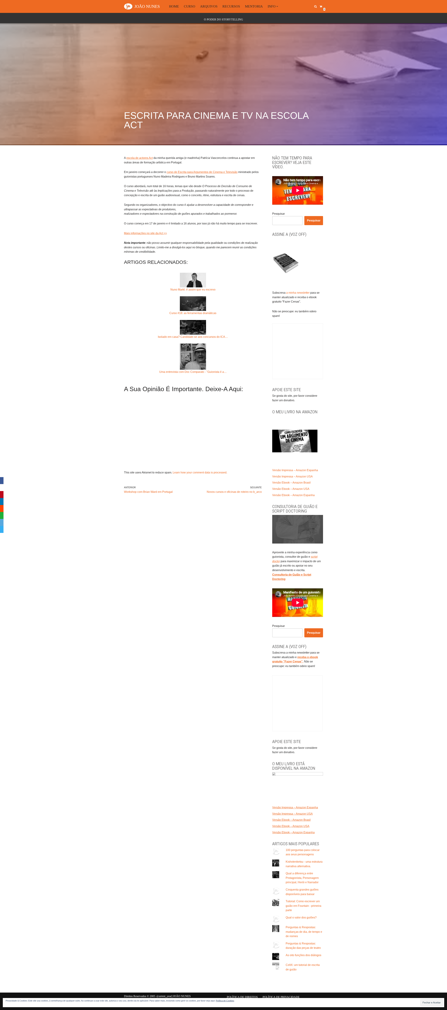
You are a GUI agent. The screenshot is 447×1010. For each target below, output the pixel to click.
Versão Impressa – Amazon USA (292, 476)
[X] (1, 487)
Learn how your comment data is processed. (200, 472)
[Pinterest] (1, 494)
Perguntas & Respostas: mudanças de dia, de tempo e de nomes (304, 932)
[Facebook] (1, 480)
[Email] (1, 522)
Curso (189, 6)
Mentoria (254, 6)
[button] (277, 6)
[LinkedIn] (1, 501)
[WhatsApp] (1, 515)
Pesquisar (278, 213)
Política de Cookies (225, 1001)
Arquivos (209, 6)
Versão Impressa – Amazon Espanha (295, 470)
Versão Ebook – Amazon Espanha (293, 495)
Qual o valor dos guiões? (301, 917)
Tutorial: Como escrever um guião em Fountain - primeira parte (303, 906)
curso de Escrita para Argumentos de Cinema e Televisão (202, 172)
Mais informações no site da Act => (145, 233)
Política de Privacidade (281, 997)
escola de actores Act (139, 157)
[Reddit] (1, 508)
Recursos (231, 6)
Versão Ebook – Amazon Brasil (291, 482)
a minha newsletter (297, 292)
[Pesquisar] (315, 6)
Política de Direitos (242, 997)
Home (174, 6)
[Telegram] (1, 529)
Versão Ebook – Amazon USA (290, 488)
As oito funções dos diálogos (303, 955)
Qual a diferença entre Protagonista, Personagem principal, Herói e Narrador (302, 878)
